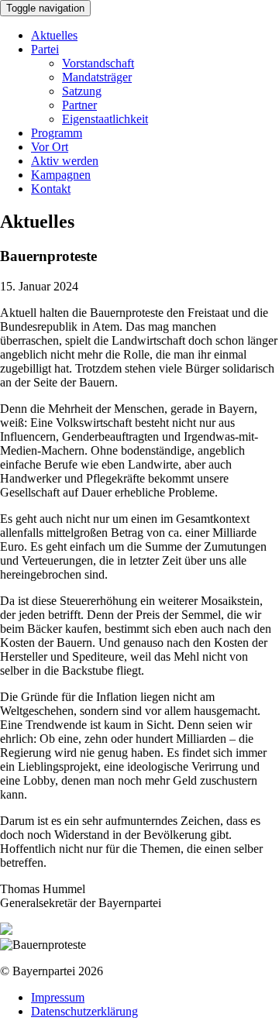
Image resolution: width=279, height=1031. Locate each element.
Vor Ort (49, 146)
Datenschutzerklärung (84, 1011)
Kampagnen (61, 174)
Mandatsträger (97, 77)
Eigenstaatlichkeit (105, 118)
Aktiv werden (64, 160)
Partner (79, 105)
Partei (45, 49)
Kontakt (51, 188)
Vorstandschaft (98, 63)
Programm (56, 132)
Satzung (82, 91)
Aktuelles (54, 35)
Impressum (57, 997)
